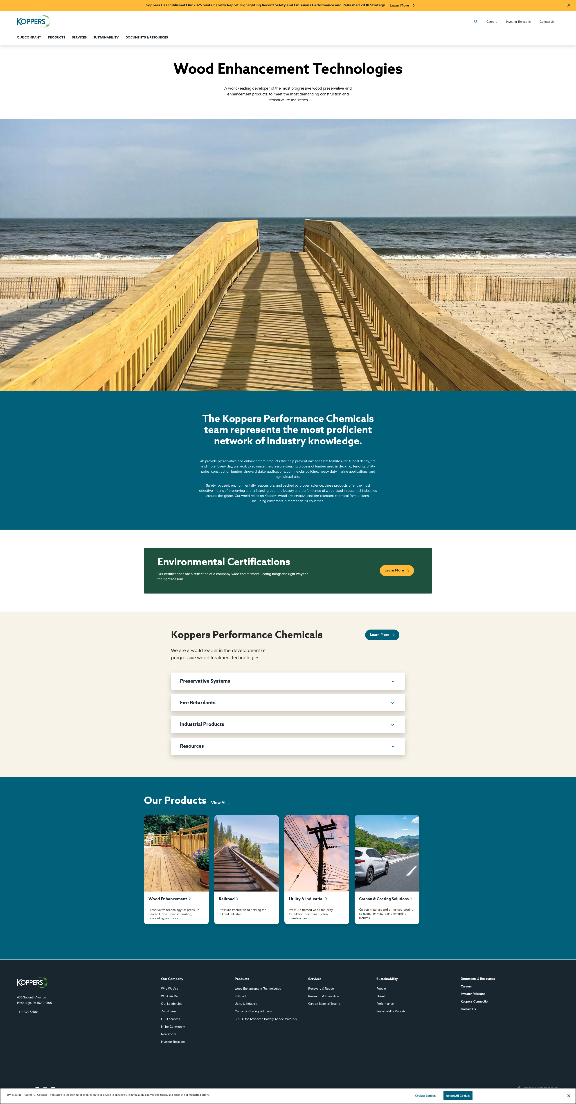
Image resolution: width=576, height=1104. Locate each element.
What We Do (169, 996)
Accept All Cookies (458, 1095)
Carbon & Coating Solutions (253, 1011)
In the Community (173, 1027)
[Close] (569, 1096)
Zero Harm (168, 1011)
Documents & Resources (147, 37)
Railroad (240, 996)
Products (56, 37)
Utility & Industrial (246, 1004)
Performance (385, 1004)
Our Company (29, 37)
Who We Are (169, 989)
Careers (491, 21)
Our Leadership (171, 1004)
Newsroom (168, 1034)
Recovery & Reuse (321, 989)
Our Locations (170, 1019)
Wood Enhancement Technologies (258, 989)
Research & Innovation (323, 996)
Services (79, 37)
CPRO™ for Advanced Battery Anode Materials (266, 1019)
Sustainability (106, 37)
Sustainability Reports (391, 1011)
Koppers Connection (475, 1002)
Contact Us (547, 21)
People (381, 989)
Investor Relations (518, 21)
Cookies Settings (425, 1095)
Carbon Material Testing (324, 1004)
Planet (380, 996)
